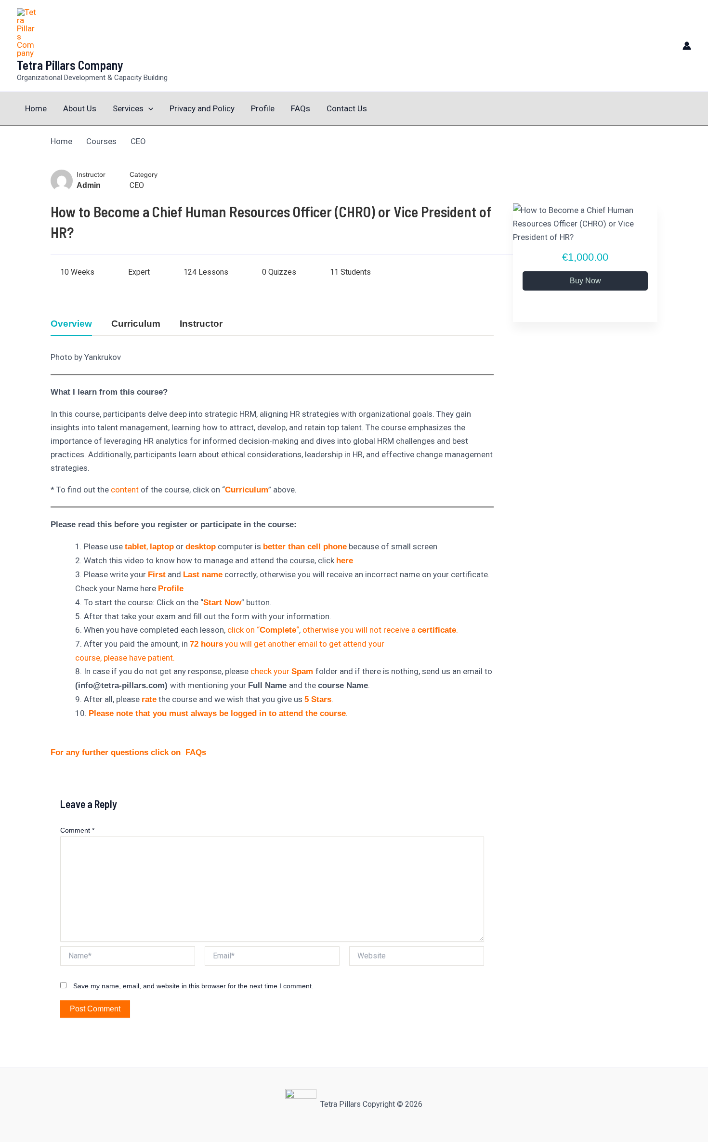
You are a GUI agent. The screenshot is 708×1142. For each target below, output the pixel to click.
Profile (263, 108)
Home (36, 108)
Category (143, 174)
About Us (79, 108)
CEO (137, 185)
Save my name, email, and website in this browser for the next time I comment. (193, 986)
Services (128, 108)
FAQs (300, 108)
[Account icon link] (686, 45)
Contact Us (347, 108)
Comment (77, 830)
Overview (71, 324)
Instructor (91, 174)
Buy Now (585, 281)
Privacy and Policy (202, 108)
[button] (148, 108)
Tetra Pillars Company (70, 64)
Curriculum (135, 324)
